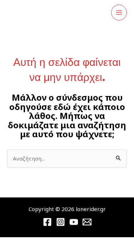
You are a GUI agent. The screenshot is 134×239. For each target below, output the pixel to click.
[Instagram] (60, 222)
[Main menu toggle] (119, 13)
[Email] (87, 222)
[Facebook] (47, 222)
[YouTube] (73, 222)
